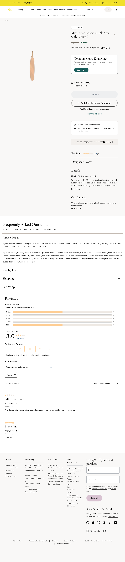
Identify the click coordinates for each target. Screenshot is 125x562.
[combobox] (107, 384)
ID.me (69, 492)
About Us (89, 10)
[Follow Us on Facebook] (93, 523)
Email (90, 470)
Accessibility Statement (38, 541)
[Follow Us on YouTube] (115, 523)
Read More (75, 189)
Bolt (68, 487)
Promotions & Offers (75, 468)
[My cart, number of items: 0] (116, 9)
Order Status (52, 465)
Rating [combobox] (9, 375)
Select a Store (80, 86)
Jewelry (20, 10)
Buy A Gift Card (31, 492)
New (39, 10)
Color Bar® (30, 10)
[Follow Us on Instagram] (87, 523)
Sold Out (94, 94)
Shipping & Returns (55, 473)
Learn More (76, 208)
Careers (8, 473)
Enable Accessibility (110, 3)
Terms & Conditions (55, 476)
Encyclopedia (72, 495)
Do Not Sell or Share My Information (98, 541)
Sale (81, 10)
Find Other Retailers (32, 489)
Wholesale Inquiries (55, 481)
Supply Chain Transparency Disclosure (72, 503)
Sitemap (55, 541)
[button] (10, 348)
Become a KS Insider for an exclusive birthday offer (60, 15)
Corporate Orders (54, 484)
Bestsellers (47, 10)
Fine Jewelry (59, 10)
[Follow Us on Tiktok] (109, 523)
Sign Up (94, 498)
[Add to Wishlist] (115, 34)
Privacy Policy (18, 541)
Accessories (72, 10)
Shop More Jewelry (74, 498)
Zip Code (92, 479)
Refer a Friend (10, 476)
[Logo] (10, 9)
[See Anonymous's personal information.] (16, 403)
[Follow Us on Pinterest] (104, 523)
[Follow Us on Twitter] (98, 523)
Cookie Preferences (71, 541)
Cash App (71, 490)
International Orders (55, 479)
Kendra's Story (11, 465)
